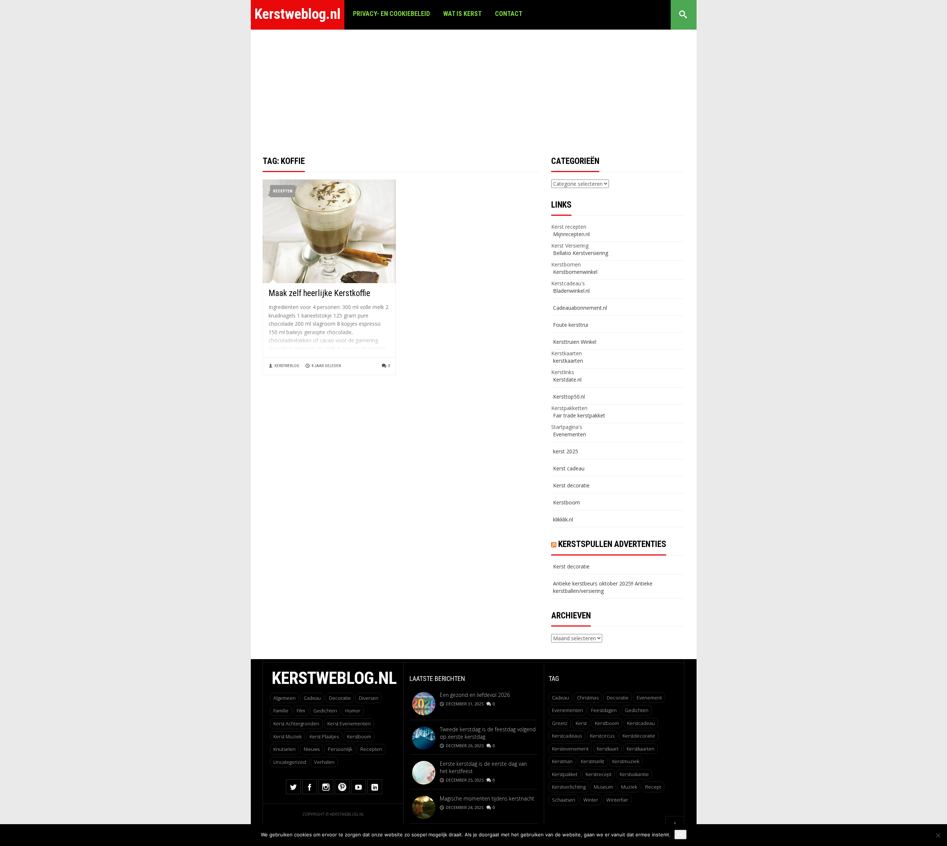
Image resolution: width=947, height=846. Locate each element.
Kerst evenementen (349, 723)
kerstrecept (598, 774)
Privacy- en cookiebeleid (391, 13)
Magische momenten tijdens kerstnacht (487, 798)
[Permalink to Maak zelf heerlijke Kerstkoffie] (329, 230)
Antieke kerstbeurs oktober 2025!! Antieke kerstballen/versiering (603, 587)
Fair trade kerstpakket (579, 415)
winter (590, 799)
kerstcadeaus (567, 735)
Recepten (282, 191)
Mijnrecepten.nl (571, 234)
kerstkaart (608, 748)
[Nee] (937, 835)
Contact (508, 13)
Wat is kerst (462, 13)
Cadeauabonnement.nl (580, 307)
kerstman (562, 761)
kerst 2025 (565, 451)
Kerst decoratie (571, 485)
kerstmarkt (592, 761)
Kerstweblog (286, 365)
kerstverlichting (569, 786)
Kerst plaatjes (324, 736)
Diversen (368, 698)
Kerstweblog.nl (298, 14)
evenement (649, 697)
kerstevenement (570, 748)
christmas (588, 697)
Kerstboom (566, 502)
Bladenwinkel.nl (571, 290)
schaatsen (563, 799)
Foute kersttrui (570, 324)
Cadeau (312, 698)
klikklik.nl (563, 519)
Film (301, 710)
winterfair (617, 799)
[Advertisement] (473, 85)
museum (603, 786)
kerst (581, 723)
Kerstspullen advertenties (612, 544)
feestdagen (604, 710)
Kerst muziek (287, 736)
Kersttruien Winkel (574, 341)
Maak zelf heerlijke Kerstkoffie (319, 293)
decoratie (617, 697)
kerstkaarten (568, 360)
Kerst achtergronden (296, 723)
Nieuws (312, 749)
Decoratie (340, 698)
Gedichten (325, 710)
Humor (352, 710)
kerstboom (607, 723)
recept (653, 786)
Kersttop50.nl (569, 396)
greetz (559, 723)
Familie (281, 710)
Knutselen (284, 749)
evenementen (567, 710)
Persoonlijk (340, 749)
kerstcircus (602, 735)
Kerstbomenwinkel (575, 271)
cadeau (560, 697)
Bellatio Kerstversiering (580, 252)
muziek (629, 786)
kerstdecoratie (639, 735)
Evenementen (569, 434)
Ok (680, 834)
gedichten (636, 710)
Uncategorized (289, 762)
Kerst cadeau (568, 468)
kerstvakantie (634, 774)
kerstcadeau (641, 723)
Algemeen (284, 698)
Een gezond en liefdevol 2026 (475, 694)
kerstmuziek (625, 761)
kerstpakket (564, 774)
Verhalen (324, 762)
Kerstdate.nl (567, 379)
